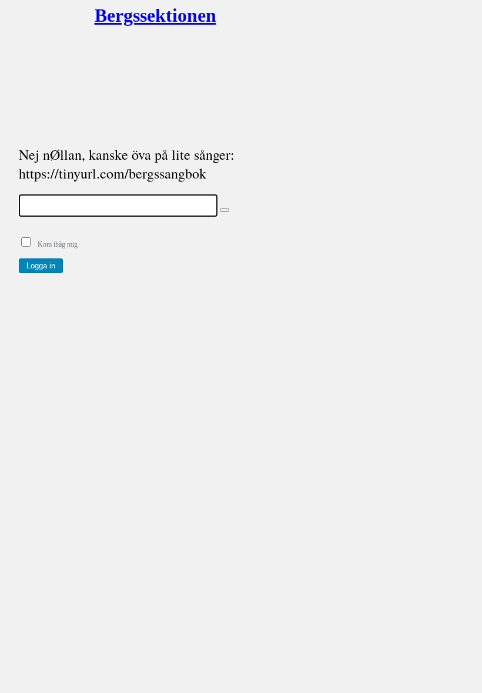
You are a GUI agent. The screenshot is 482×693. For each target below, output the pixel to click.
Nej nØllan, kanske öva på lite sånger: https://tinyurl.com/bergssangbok (127, 164)
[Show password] (224, 210)
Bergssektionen (140, 15)
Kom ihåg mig (55, 244)
